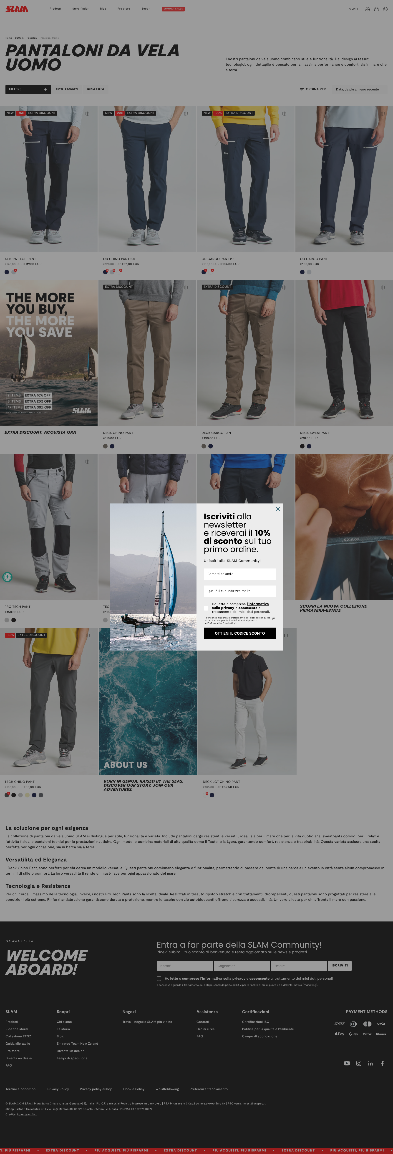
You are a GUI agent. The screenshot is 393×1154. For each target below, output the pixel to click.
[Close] (277, 508)
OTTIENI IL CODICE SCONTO (240, 633)
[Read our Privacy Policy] (273, 618)
